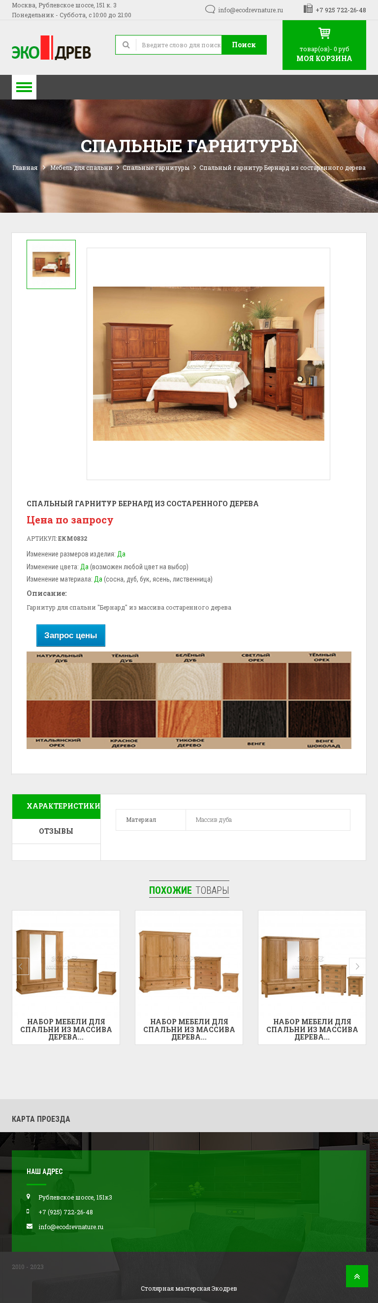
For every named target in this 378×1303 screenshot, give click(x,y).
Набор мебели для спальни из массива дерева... (66, 1029)
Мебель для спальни (81, 167)
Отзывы (56, 831)
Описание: (46, 593)
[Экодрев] (56, 47)
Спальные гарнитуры (156, 167)
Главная (24, 167)
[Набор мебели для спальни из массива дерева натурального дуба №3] (66, 964)
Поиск (244, 44)
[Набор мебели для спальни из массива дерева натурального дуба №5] (312, 964)
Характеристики (63, 806)
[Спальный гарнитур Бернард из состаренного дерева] (51, 264)
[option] (51, 264)
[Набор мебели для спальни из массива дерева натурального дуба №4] (189, 964)
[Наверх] (357, 1279)
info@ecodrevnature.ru (250, 10)
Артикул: (42, 538)
